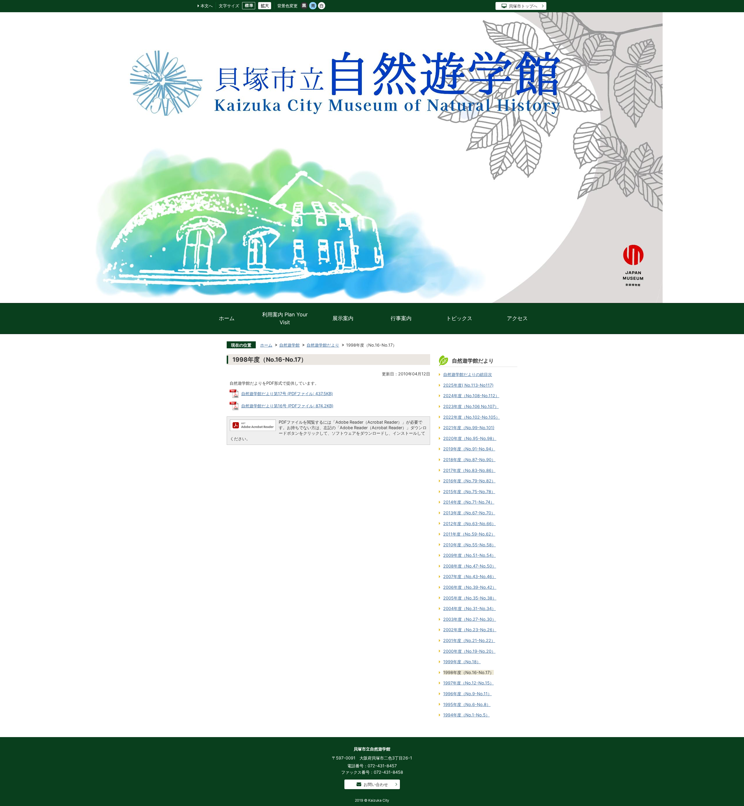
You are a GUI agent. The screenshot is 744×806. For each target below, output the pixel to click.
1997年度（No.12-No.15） (468, 682)
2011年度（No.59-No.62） (469, 534)
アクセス (517, 318)
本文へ (207, 5)
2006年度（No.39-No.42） (469, 587)
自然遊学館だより (323, 345)
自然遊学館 (289, 345)
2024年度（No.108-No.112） (471, 395)
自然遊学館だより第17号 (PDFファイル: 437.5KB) (287, 393)
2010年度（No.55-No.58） (469, 544)
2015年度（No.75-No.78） (469, 491)
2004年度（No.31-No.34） (469, 608)
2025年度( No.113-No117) (468, 385)
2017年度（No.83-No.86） (469, 470)
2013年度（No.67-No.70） (469, 512)
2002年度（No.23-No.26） (469, 629)
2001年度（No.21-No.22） (469, 640)
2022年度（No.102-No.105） (471, 417)
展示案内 (342, 318)
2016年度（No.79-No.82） (469, 480)
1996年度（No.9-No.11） (467, 693)
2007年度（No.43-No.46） (469, 576)
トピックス (459, 318)
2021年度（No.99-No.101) (468, 427)
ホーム (227, 318)
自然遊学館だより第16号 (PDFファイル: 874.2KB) (287, 405)
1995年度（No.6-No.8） (467, 704)
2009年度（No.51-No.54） (469, 555)
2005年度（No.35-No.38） (469, 597)
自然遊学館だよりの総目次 (467, 374)
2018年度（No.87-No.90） (469, 459)
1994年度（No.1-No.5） (466, 714)
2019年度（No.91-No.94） (469, 448)
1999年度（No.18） (462, 661)
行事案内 (401, 318)
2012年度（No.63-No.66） (469, 523)
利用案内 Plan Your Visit (285, 318)
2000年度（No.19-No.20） (469, 651)
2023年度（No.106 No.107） (471, 406)
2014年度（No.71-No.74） (468, 502)
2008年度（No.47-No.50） (469, 566)
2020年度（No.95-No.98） (469, 438)
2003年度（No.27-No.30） (469, 619)
